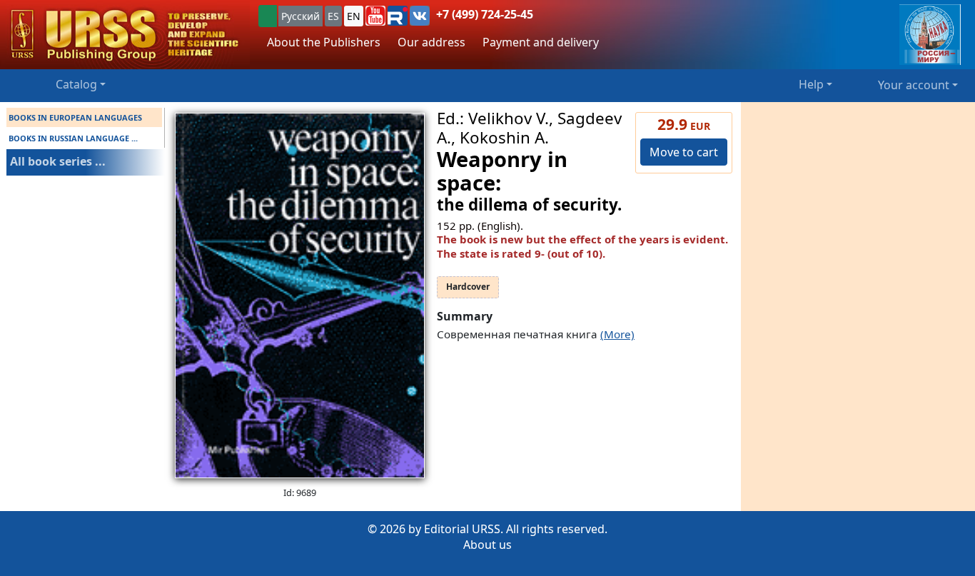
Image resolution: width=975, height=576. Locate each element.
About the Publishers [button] (323, 42)
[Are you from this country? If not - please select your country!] (267, 16)
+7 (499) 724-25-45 (484, 14)
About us (487, 544)
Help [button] (811, 84)
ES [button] (333, 16)
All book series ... (58, 161)
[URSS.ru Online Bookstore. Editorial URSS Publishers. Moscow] (125, 34)
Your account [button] (913, 85)
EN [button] (353, 16)
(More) (617, 334)
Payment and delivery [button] (541, 42)
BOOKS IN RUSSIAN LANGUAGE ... (73, 138)
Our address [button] (431, 42)
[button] (375, 16)
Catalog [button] (76, 84)
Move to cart (684, 152)
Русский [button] (300, 16)
